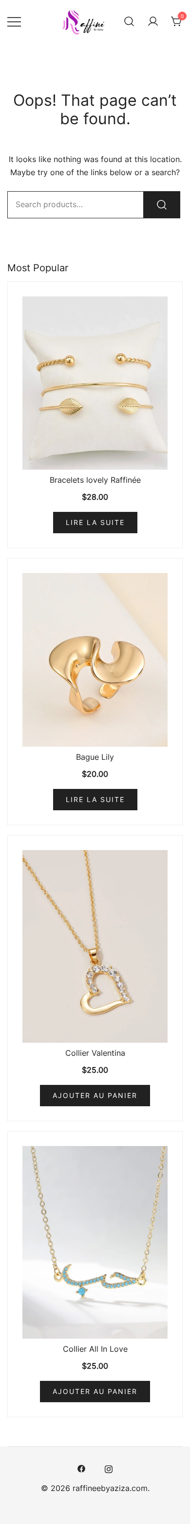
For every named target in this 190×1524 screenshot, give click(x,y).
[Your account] (153, 21)
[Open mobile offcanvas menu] (14, 21)
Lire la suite (95, 522)
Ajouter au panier (95, 1095)
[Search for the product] (161, 204)
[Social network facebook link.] (81, 1468)
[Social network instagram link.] (109, 1468)
